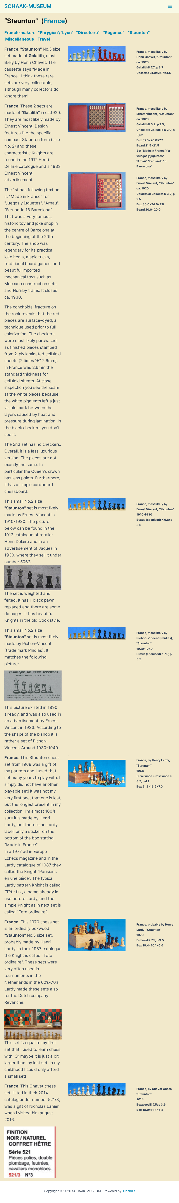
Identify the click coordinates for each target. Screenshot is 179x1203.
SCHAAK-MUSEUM (27, 6)
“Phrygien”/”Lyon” (56, 32)
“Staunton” (139, 32)
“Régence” (113, 32)
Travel (44, 39)
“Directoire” (88, 32)
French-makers (19, 32)
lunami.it (129, 1191)
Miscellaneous (19, 39)
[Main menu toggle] (170, 6)
